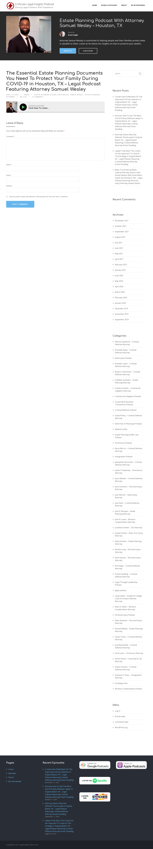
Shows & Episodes (109, 5)
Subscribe (88, 51)
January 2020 (120, 303)
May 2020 (119, 281)
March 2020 (120, 292)
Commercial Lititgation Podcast (128, 396)
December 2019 (121, 308)
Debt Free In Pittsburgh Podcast (128, 423)
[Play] (23, 107)
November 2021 (121, 220)
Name (9, 165)
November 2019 (121, 314)
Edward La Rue (121, 429)
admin (26, 95)
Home (94, 5)
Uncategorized (121, 683)
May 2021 (119, 253)
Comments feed (121, 722)
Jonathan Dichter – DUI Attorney (128, 527)
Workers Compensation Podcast (128, 688)
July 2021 (118, 242)
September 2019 (122, 319)
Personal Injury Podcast (125, 615)
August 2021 (120, 237)
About (124, 5)
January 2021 (120, 270)
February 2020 (121, 297)
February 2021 (121, 264)
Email (8, 175)
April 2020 (119, 286)
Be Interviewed (138, 5)
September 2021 (122, 231)
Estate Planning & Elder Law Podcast (51, 95)
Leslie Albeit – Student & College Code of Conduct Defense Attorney (128, 598)
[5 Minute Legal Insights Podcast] (30, 5)
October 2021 (120, 226)
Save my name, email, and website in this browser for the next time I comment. (38, 196)
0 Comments (37, 97)
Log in (117, 711)
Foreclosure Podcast (123, 443)
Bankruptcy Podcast (123, 358)
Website (68, 51)
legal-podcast (120, 590)
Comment (10, 136)
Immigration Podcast (123, 456)
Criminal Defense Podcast (125, 410)
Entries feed (120, 716)
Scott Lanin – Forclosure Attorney (129, 653)
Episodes (12, 773)
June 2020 (119, 275)
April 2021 (119, 259)
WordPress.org (121, 727)
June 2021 (119, 248)
